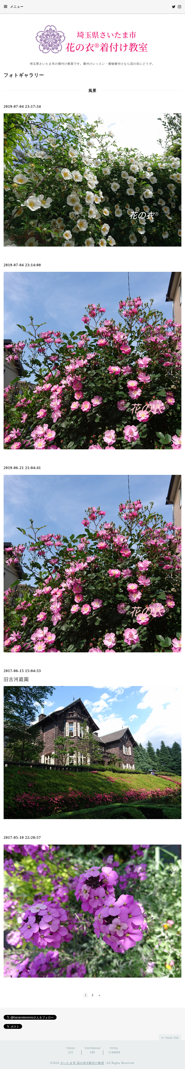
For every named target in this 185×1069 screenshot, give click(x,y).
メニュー (16, 6)
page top (172, 1038)
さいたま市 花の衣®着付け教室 (82, 1063)
